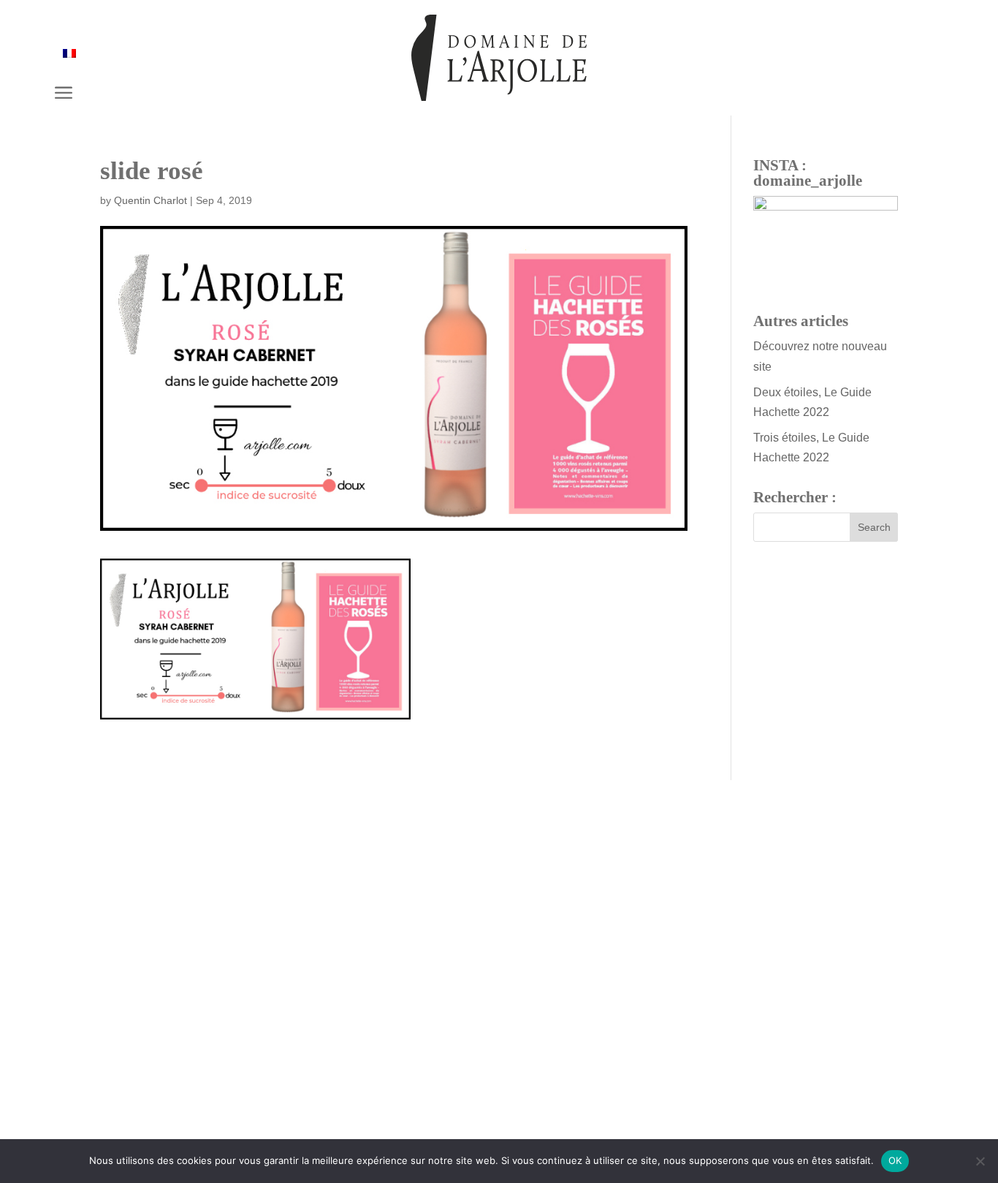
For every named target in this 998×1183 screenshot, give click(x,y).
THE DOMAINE (411, 1021)
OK (895, 1160)
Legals (175, 1114)
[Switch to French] (69, 53)
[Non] (979, 1161)
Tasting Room (582, 1021)
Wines (494, 1021)
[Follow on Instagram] (518, 1118)
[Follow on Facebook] (480, 1118)
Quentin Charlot (150, 200)
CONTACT (499, 952)
